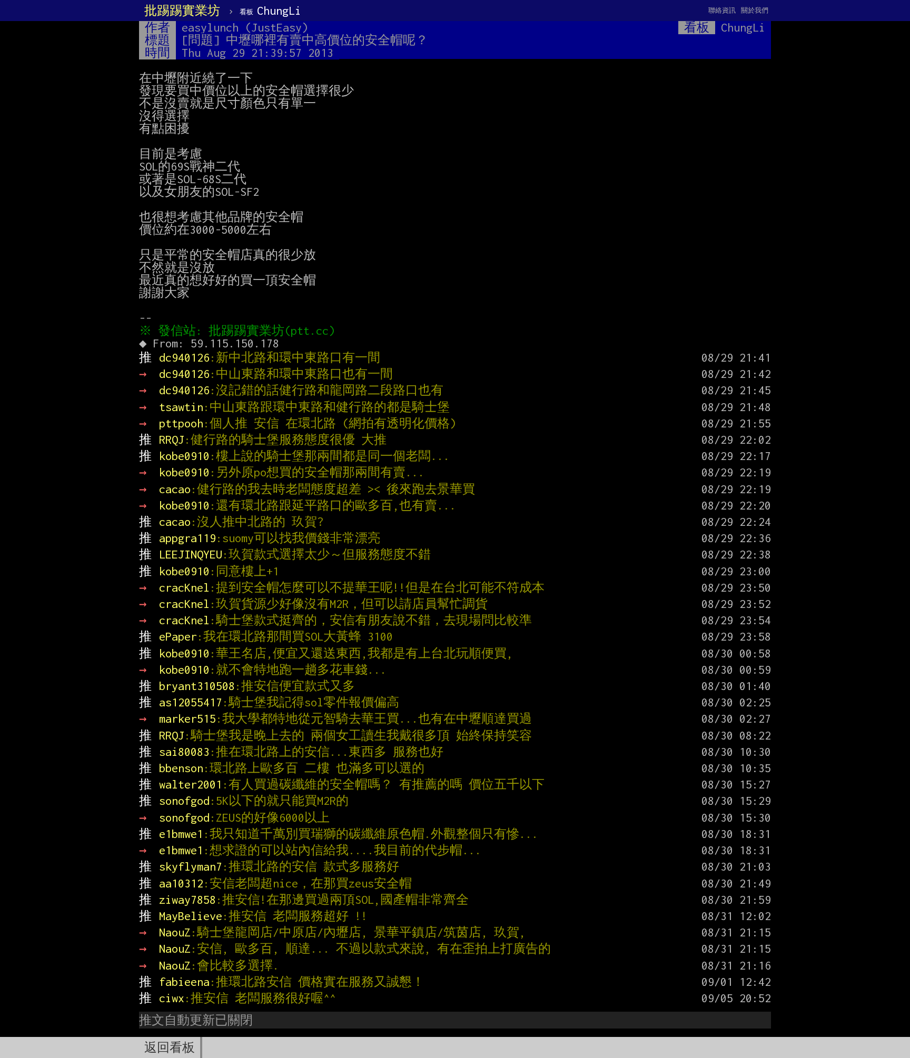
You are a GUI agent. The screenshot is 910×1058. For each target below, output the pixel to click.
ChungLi (270, 10)
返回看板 (169, 1047)
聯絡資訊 (722, 10)
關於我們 (754, 10)
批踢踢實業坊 (182, 10)
